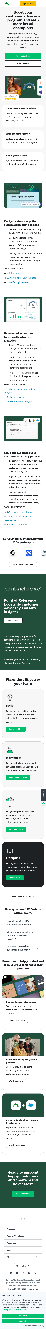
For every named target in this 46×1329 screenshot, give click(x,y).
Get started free (23, 56)
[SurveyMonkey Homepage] (6, 4)
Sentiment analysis (16, 397)
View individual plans (18, 777)
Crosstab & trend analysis (19, 401)
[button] (23, 923)
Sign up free (28, 3)
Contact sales (14, 877)
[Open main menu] (39, 3)
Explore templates (17, 1020)
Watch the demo (16, 1081)
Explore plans (23, 63)
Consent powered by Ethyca (32, 1326)
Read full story (13, 620)
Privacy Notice (8, 1309)
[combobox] (23, 1266)
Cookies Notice (20, 1309)
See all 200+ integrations (23, 564)
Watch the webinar (17, 1145)
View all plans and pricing (23, 896)
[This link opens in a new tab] (11, 1273)
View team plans (16, 829)
